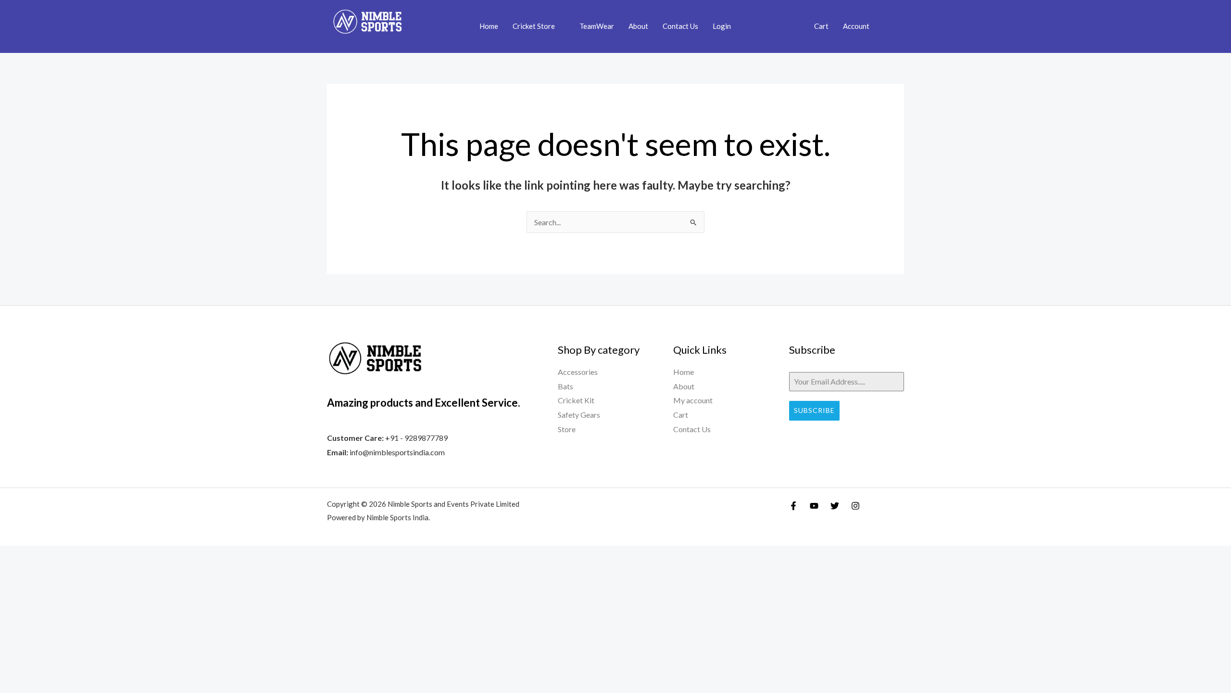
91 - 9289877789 (419, 437)
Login (722, 26)
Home (488, 26)
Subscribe (814, 410)
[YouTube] (814, 505)
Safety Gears (579, 414)
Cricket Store (534, 26)
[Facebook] (793, 505)
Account (856, 26)
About (638, 26)
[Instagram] (855, 505)
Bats (565, 386)
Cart (821, 26)
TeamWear (596, 26)
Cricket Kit (576, 400)
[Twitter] (834, 505)
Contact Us (680, 26)
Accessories (578, 371)
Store (567, 429)
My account (693, 400)
